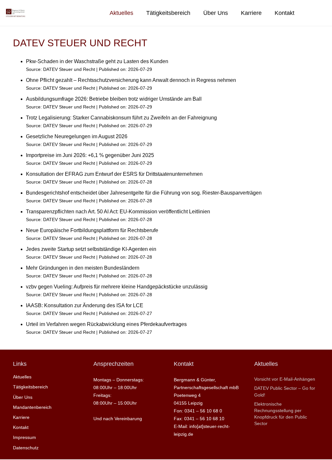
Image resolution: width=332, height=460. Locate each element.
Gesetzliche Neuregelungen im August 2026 (76, 136)
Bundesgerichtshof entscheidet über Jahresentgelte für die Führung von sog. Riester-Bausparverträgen (144, 193)
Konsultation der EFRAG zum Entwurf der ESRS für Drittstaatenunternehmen (114, 174)
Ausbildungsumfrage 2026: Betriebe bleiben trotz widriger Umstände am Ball (114, 99)
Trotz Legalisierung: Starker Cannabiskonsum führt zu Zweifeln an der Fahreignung (121, 117)
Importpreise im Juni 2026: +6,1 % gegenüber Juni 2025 (90, 155)
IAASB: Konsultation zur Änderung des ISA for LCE (84, 305)
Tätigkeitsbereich (30, 386)
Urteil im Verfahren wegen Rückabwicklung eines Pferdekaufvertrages (106, 324)
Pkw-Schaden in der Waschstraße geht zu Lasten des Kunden (97, 61)
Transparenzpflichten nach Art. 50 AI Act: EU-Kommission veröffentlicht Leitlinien (118, 211)
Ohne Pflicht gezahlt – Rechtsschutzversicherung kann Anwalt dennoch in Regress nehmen (131, 80)
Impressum (24, 437)
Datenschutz (26, 447)
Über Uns (22, 397)
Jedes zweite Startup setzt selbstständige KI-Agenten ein (91, 249)
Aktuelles (22, 376)
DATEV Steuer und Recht (69, 69)
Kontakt (21, 427)
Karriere (21, 417)
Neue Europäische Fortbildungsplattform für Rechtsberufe (92, 230)
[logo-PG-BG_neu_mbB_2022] (15, 13)
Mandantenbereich (32, 407)
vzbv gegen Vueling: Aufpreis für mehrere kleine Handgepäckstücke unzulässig (117, 286)
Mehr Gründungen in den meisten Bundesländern (82, 268)
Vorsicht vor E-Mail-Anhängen (284, 379)
